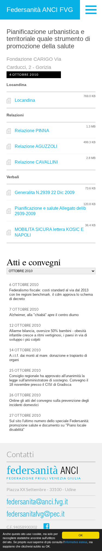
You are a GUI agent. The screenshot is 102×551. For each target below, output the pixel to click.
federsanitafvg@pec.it (35, 515)
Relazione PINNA (32, 130)
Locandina (25, 100)
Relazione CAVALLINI (36, 162)
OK (81, 535)
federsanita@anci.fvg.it (37, 503)
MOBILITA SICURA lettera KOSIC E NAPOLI (49, 232)
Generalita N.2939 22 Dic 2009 (45, 192)
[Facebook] (46, 526)
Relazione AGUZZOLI (36, 146)
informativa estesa (75, 542)
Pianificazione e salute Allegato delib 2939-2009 (50, 211)
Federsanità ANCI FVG (40, 9)
